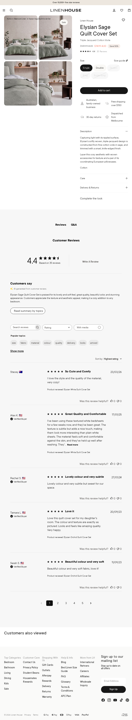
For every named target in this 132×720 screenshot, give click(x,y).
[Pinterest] (127, 700)
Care (82, 178)
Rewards (46, 680)
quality (58, 343)
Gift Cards (47, 664)
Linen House (16, 714)
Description (86, 131)
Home (9, 19)
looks (82, 343)
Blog (63, 662)
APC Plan (66, 696)
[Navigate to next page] (90, 603)
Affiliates (84, 676)
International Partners (87, 663)
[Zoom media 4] (55, 83)
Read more (72, 445)
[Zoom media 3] (20, 83)
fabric (23, 343)
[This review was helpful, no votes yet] (111, 401)
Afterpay (47, 675)
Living (7, 673)
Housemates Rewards (30, 679)
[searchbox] (22, 327)
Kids (6, 683)
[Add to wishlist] (123, 20)
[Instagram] (109, 700)
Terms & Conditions (67, 688)
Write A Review (90, 261)
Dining (7, 678)
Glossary (65, 681)
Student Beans (31, 673)
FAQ (63, 676)
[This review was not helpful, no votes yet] (118, 401)
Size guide (119, 60)
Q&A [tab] (74, 225)
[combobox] (57, 327)
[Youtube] (115, 700)
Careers (84, 671)
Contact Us (29, 662)
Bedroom (9, 662)
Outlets (46, 670)
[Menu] (4, 10)
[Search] (11, 10)
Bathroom (9, 667)
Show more (17, 351)
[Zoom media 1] (20, 37)
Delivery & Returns (89, 187)
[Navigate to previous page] (41, 603)
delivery (71, 343)
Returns (46, 691)
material (35, 343)
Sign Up (113, 689)
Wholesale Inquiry (85, 683)
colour (47, 343)
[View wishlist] (121, 10)
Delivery (46, 686)
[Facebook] (103, 700)
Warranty (47, 696)
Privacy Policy (30, 667)
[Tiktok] (121, 700)
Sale (6, 688)
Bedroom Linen (20, 19)
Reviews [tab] (60, 225)
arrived (93, 343)
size (14, 343)
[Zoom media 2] (55, 37)
